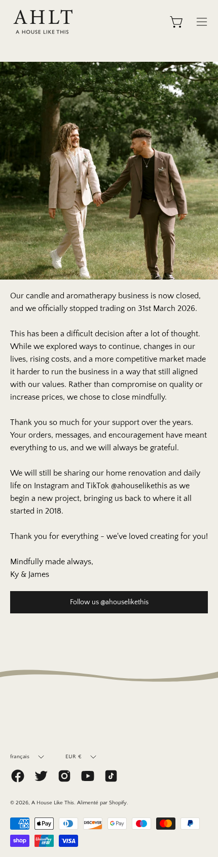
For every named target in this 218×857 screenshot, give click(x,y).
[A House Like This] (43, 22)
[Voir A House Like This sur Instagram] (64, 776)
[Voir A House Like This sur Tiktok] (111, 776)
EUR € (73, 757)
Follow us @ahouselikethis (109, 602)
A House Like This (52, 803)
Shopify (118, 803)
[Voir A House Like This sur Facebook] (17, 776)
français (19, 757)
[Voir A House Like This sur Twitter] (41, 776)
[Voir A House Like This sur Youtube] (87, 776)
